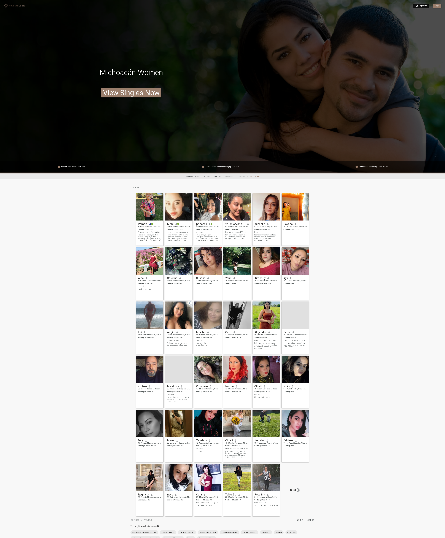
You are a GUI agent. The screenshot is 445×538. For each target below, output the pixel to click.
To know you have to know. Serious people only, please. (177, 344)
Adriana (288, 440)
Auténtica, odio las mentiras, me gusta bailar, (237, 448)
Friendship (229, 176)
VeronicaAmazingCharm (235, 224)
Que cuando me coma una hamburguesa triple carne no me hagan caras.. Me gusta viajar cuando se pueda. (235, 454)
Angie (170, 332)
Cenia (287, 332)
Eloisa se (170, 394)
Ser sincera (200, 448)
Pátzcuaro (291, 532)
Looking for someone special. (178, 232)
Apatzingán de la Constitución (144, 532)
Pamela (143, 224)
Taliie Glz (231, 494)
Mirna (170, 440)
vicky (286, 386)
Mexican (217, 176)
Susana (200, 278)
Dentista (257, 394)
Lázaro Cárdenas (249, 532)
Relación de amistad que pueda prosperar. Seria (295, 340)
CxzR (228, 332)
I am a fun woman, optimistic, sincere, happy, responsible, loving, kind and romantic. (236, 237)
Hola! (256, 232)
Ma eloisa (173, 386)
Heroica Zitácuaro (187, 532)
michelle (259, 224)
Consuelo (202, 386)
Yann (228, 278)
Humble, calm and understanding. (202, 344)
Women (206, 176)
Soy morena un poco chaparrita (266, 505)
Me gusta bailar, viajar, (262, 397)
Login (437, 6)
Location (241, 176)
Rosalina (259, 494)
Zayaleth (201, 440)
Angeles (259, 440)
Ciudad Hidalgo (168, 532)
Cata (199, 494)
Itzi (140, 332)
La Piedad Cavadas (229, 532)
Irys (285, 278)
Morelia (279, 532)
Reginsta (143, 494)
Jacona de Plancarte (208, 532)
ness (170, 494)
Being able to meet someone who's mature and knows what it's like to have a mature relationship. (265, 346)
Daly (140, 440)
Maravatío (266, 532)
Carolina (172, 278)
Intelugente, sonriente (203, 505)
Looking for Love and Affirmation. (237, 232)
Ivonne (229, 386)
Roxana (288, 224)
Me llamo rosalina (260, 503)
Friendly (199, 451)
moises (142, 386)
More (170, 224)
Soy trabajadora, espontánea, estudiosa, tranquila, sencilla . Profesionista (294, 345)
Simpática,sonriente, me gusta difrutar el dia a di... (208, 503)
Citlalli (258, 386)
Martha (200, 332)
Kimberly (259, 278)
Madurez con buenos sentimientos (266, 340)
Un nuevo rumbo (173, 340)
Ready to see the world (146, 289)
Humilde (199, 340)
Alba (141, 278)
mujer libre (142, 286)
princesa (201, 224)
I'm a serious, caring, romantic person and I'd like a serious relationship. (178, 399)
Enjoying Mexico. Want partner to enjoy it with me (150, 232)
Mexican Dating (192, 176)
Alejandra (260, 332)
